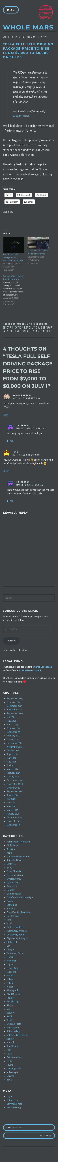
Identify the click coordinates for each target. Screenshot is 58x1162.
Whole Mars (28, 27)
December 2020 (15, 780)
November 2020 (15, 784)
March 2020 (12, 810)
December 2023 (14, 706)
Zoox (9, 1079)
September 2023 (15, 713)
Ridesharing (13, 1001)
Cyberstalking (13, 882)
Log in (10, 1096)
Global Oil (12, 942)
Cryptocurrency (14, 879)
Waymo (10, 1076)
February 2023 (13, 728)
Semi (9, 1016)
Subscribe (11, 640)
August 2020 (13, 795)
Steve (22, 37)
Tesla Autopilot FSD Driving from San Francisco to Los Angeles (13, 257)
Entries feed (12, 1100)
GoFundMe (25, 670)
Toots (9, 1061)
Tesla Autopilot (41, 331)
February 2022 (13, 735)
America (11, 849)
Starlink (10, 1042)
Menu (10, 10)
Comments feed (14, 1104)
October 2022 (13, 732)
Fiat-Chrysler (13, 916)
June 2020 (11, 802)
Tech (9, 1050)
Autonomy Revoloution (32, 324)
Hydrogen (12, 960)
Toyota (10, 1065)
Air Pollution (13, 845)
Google (10, 949)
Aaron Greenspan (43, 667)
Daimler (11, 890)
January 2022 (13, 739)
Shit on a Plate (14, 1024)
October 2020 (13, 787)
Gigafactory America (17, 931)
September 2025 (15, 698)
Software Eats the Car (17, 1035)
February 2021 (13, 773)
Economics (12, 905)
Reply (7, 414)
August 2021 (12, 754)
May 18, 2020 (21, 116)
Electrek (11, 908)
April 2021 (11, 765)
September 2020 (15, 791)
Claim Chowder (14, 871)
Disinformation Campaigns (20, 897)
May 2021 (11, 761)
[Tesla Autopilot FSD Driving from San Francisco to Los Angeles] (13, 245)
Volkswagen (13, 1072)
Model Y (11, 975)
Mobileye (11, 972)
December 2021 (14, 743)
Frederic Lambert (15, 927)
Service (10, 1020)
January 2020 (13, 814)
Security (10, 1013)
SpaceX (10, 1039)
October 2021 (13, 750)
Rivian (10, 1005)
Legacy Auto (12, 968)
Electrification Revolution (21, 327)
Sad (8, 1009)
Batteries (11, 864)
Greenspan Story (15, 953)
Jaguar (10, 964)
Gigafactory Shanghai (17, 938)
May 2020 (11, 806)
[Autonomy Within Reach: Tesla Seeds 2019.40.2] (15, 290)
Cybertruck (12, 886)
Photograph (13, 990)
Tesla (25, 331)
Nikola (10, 979)
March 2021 (12, 769)
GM (8, 946)
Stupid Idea (12, 1046)
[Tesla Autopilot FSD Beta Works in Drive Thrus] (38, 243)
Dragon (10, 901)
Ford (9, 920)
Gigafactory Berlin (15, 934)
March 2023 (12, 724)
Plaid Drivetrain (14, 994)
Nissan (10, 986)
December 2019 (14, 817)
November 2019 (15, 821)
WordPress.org (14, 1107)
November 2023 (14, 709)
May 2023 (11, 721)
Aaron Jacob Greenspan (18, 841)
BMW (9, 867)
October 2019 (13, 825)
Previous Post (30, 1127)
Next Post (47, 1135)
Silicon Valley (13, 1031)
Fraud (9, 923)
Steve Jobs (23, 425)
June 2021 (11, 758)
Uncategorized (14, 1068)
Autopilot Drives (14, 860)
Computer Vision (15, 875)
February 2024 (13, 702)
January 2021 (13, 776)
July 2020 (11, 799)
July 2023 (11, 717)
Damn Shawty (14, 893)
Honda (10, 957)
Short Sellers (13, 1027)
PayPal (37, 670)
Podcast (10, 998)
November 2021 (14, 747)
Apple (9, 853)
